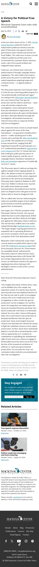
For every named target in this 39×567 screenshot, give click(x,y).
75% (35, 34)
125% (37, 34)
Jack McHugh (15, 37)
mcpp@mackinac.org (26, 551)
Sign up (29, 397)
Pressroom (30, 528)
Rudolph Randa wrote (26, 226)
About (15, 528)
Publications (11, 531)
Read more (5, 433)
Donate (8, 528)
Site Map (29, 531)
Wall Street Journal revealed (20, 246)
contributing (17, 497)
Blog (2, 12)
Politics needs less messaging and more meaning (13, 454)
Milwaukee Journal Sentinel (26, 97)
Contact (26, 535)
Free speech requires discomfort (15, 428)
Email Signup (15, 535)
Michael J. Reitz (6, 431)
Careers (21, 531)
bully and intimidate (9, 161)
